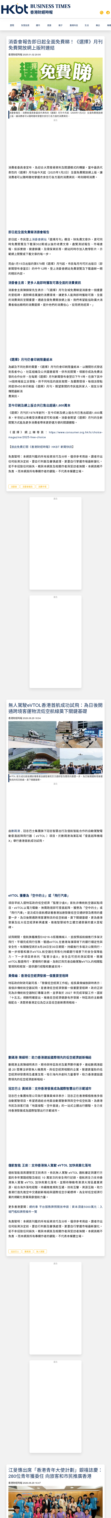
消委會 (14, 486)
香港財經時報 (41, 12)
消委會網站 (39, 239)
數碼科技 (74, 25)
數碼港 (15, 831)
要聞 (12, 25)
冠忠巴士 (15, 1251)
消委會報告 (28, 486)
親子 (61, 25)
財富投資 (25, 25)
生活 (87, 25)
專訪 (98, 25)
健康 (49, 25)
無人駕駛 (40, 1251)
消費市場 (42, 486)
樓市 (38, 25)
